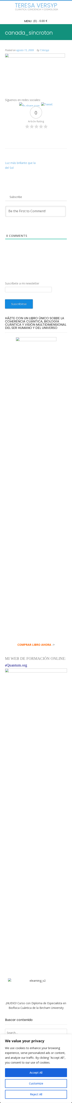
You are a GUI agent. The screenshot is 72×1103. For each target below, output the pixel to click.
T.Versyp (44, 50)
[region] (36, 1068)
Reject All (36, 1094)
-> (36, 645)
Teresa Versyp (36, 5)
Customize (36, 1083)
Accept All (36, 1072)
